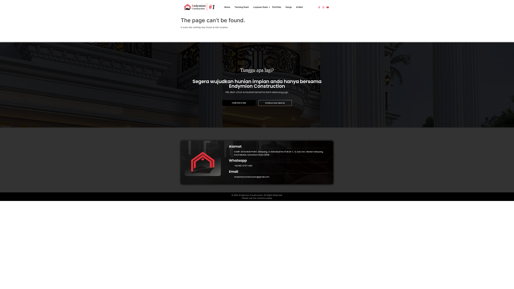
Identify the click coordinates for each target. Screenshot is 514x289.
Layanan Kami (260, 7)
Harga (289, 7)
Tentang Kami (242, 7)
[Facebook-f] (319, 7)
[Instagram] (323, 7)
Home (227, 7)
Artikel (299, 7)
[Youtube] (328, 7)
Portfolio (276, 7)
